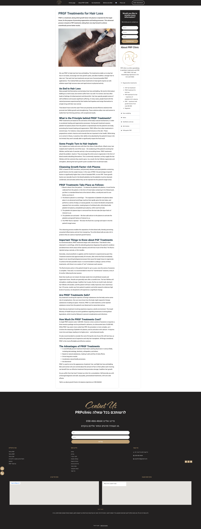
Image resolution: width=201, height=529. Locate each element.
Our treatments (96, 3)
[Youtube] (191, 462)
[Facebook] (186, 462)
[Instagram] (188, 462)
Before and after (107, 3)
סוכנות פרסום (104, 526)
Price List (122, 3)
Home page (72, 3)
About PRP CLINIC (83, 3)
